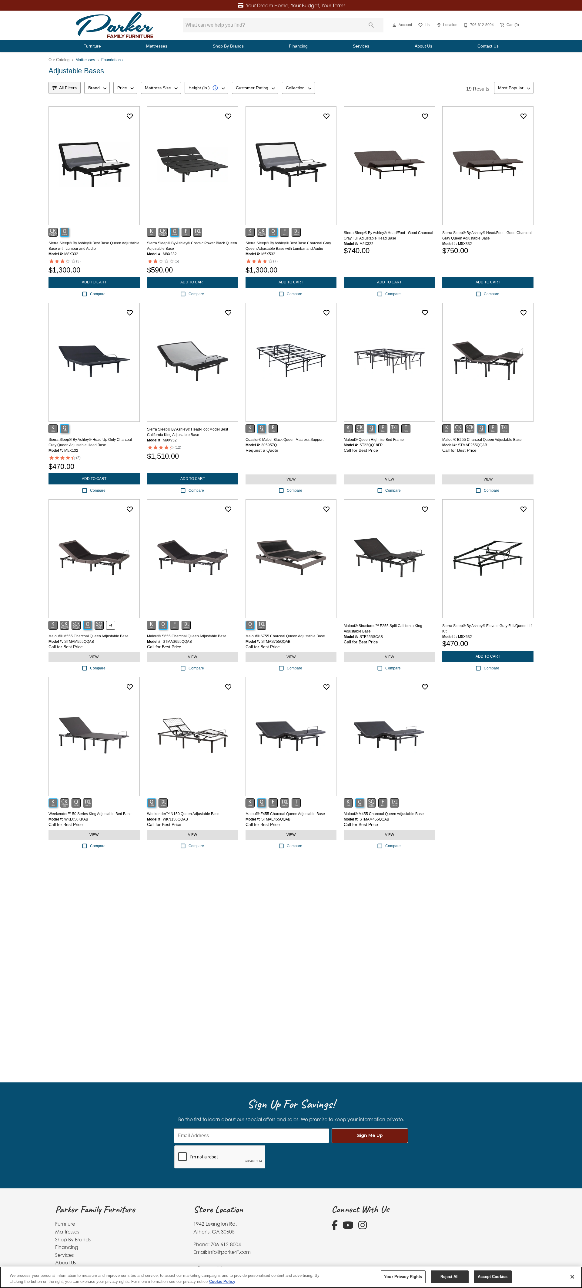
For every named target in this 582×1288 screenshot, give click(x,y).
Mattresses (156, 46)
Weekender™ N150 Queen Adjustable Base (183, 814)
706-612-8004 (226, 1244)
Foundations (112, 60)
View (291, 479)
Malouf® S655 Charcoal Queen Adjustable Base (186, 636)
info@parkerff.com (229, 1252)
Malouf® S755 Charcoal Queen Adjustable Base (285, 636)
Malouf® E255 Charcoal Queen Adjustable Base (482, 440)
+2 (110, 625)
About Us (423, 46)
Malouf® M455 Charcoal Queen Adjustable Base (384, 814)
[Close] (572, 1276)
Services (361, 46)
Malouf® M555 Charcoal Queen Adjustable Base (88, 636)
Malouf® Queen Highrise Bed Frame (374, 440)
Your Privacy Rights (403, 1276)
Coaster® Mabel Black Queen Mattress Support (284, 440)
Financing (298, 46)
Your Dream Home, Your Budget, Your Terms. (296, 5)
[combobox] (97, 88)
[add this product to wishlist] (129, 116)
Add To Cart (94, 282)
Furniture (92, 46)
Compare (97, 294)
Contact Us (488, 46)
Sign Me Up (370, 1135)
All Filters (68, 87)
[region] (291, 1277)
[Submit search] (371, 25)
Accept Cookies (492, 1276)
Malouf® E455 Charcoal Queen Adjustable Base (285, 814)
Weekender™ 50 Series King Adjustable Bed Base (90, 814)
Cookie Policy (222, 1281)
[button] (394, 25)
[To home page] (114, 25)
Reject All (449, 1276)
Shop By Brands (228, 46)
